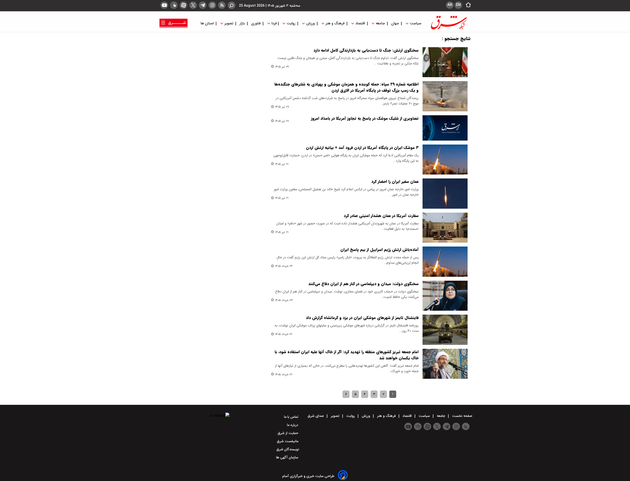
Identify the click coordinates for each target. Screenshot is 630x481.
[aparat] (183, 5)
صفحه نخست (461, 416)
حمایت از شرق (288, 433)
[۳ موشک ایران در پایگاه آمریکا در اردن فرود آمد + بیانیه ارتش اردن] (445, 160)
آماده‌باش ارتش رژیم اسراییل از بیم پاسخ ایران (379, 250)
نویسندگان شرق (287, 449)
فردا (273, 23)
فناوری (256, 23)
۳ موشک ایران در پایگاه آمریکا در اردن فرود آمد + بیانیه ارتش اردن (362, 148)
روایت (291, 23)
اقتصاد (360, 23)
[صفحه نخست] (467, 5)
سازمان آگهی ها (287, 457)
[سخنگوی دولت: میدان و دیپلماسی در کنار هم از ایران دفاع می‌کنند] (445, 296)
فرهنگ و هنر (335, 23)
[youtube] (164, 5)
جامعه (380, 23)
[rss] (222, 5)
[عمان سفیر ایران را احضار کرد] (445, 193)
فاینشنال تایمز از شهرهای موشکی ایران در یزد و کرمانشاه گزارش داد (362, 318)
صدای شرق (316, 416)
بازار (242, 23)
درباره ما (293, 425)
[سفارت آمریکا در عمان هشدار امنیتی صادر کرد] (445, 228)
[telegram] (202, 5)
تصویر (228, 23)
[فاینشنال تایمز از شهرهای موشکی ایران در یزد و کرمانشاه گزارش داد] (445, 330)
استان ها (208, 23)
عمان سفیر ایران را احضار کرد (395, 181)
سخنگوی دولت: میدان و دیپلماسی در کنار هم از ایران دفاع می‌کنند (363, 284)
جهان (395, 23)
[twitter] (193, 5)
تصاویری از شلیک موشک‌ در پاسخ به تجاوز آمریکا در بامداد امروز (365, 118)
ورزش (310, 23)
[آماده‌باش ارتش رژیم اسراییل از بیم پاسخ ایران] (445, 262)
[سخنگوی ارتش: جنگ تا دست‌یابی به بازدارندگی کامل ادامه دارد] (445, 62)
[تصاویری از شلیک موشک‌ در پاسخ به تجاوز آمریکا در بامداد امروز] (445, 128)
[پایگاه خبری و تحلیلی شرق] (448, 29)
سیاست (415, 23)
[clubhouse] (174, 5)
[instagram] (212, 5)
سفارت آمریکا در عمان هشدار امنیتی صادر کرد (381, 216)
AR (449, 5)
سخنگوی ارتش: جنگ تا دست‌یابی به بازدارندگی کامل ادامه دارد (366, 50)
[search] (232, 5)
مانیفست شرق (288, 441)
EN (458, 5)
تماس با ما (291, 417)
